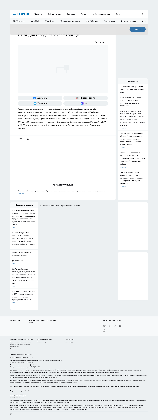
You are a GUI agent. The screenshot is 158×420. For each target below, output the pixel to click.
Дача (118, 14)
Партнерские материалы (70, 21)
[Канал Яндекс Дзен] (120, 326)
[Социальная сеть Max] (85, 103)
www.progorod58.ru (26, 354)
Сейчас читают (54, 14)
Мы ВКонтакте (19, 21)
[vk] (21, 139)
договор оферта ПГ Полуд (18, 395)
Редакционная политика (44, 339)
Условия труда (69, 342)
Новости (38, 14)
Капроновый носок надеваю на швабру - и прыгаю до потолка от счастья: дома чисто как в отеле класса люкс (62, 192)
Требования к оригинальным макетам (21, 339)
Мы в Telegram (92, 21)
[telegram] (28, 139)
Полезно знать (51, 320)
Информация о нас (128, 21)
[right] (145, 21)
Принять (137, 29)
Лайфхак (71, 14)
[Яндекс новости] (85, 98)
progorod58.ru (42, 375)
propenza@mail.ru (38, 360)
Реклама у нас (109, 21)
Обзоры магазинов (101, 14)
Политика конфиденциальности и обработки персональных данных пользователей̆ (20, 344)
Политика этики (69, 339)
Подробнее (67, 402)
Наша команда (41, 342)
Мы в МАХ (35, 21)
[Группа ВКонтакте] (40, 98)
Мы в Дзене (49, 21)
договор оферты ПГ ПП (17, 397)
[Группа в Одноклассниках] (109, 326)
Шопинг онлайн (15, 320)
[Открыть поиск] (142, 14)
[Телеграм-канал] (40, 103)
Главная (12, 349)
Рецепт (84, 14)
